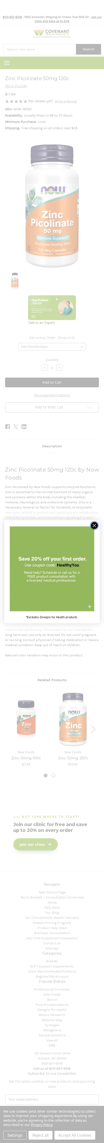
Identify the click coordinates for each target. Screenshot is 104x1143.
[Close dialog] (94, 525)
